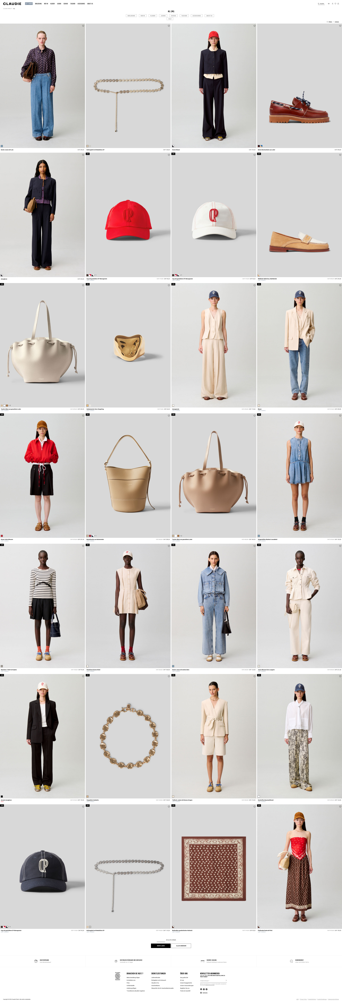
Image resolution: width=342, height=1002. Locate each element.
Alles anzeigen (181, 945)
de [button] (329, 3)
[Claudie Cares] (117, 976)
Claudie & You (155, 983)
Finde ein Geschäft (185, 991)
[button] (28, 3)
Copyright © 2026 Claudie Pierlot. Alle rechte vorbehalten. (17, 999)
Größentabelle (130, 985)
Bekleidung (131, 15)
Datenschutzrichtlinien (333, 999)
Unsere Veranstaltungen (187, 985)
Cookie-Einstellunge (322, 999)
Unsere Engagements (186, 983)
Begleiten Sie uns (184, 988)
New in (143, 15)
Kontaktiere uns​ (131, 980)
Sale (169, 19)
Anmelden (226, 980)
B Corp (182, 980)
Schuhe (173, 15)
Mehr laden (161, 945)
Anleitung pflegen (131, 988)
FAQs (128, 983)
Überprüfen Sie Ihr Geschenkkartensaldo (162, 988)
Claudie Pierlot (7, 8)
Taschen (184, 15)
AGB (297, 999)
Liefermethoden (155, 977)
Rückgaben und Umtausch (158, 980)
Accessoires (197, 15)
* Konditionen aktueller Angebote (136, 991)
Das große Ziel (184, 977)
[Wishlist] (83, 25)
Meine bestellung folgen (133, 977)
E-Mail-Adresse (204, 980)
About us (209, 15)
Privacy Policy (303, 999)
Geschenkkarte (155, 985)
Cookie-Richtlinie (312, 999)
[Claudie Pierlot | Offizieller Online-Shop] (12, 3)
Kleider (152, 15)
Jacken (163, 15)
